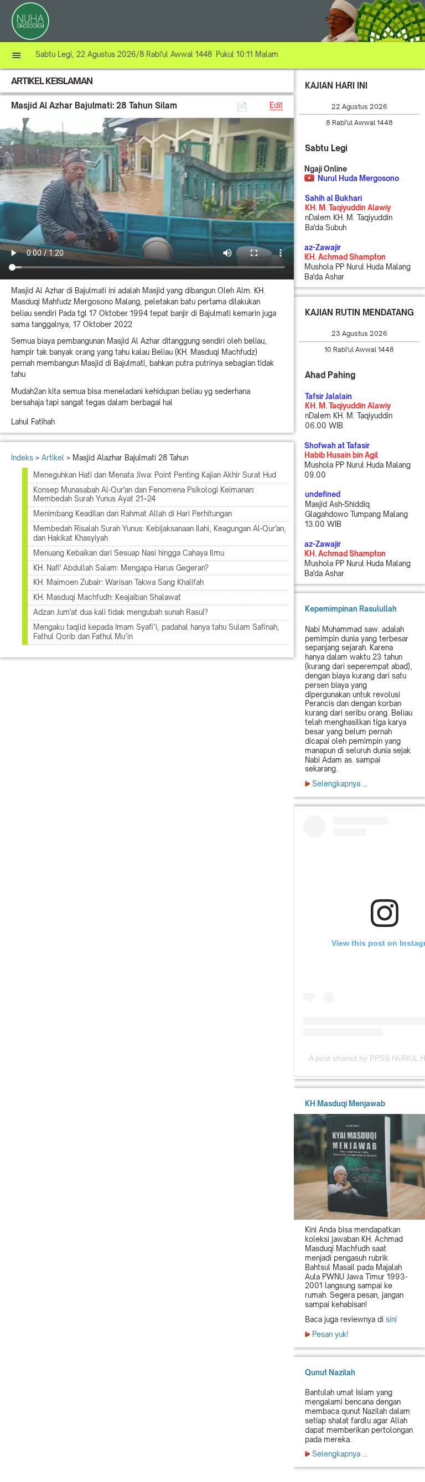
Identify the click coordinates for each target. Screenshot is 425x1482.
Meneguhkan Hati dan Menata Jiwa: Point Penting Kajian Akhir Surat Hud (154, 474)
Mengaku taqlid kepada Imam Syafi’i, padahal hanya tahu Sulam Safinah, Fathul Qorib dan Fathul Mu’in (156, 632)
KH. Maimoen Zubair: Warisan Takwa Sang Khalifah (118, 582)
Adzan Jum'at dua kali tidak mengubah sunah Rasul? (120, 612)
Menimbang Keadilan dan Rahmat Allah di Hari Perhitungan (132, 513)
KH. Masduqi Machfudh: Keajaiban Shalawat (107, 597)
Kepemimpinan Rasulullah (351, 608)
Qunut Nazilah (330, 1372)
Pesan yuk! (330, 1334)
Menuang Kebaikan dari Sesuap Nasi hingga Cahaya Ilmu (128, 552)
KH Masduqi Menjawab (345, 1103)
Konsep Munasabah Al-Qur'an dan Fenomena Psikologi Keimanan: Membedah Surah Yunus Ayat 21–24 (144, 494)
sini (391, 1319)
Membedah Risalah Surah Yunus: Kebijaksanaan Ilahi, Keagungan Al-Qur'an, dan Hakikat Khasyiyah (159, 533)
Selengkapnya (336, 783)
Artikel (53, 457)
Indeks (22, 457)
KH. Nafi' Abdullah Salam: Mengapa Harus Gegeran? (121, 567)
